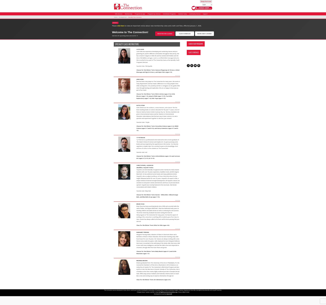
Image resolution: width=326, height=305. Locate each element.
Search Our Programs (195, 44)
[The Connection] (128, 6)
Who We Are (118, 14)
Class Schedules (185, 33)
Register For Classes (164, 33)
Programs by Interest (154, 14)
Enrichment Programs (169, 14)
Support (205, 14)
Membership (128, 14)
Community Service (194, 14)
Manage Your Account (206, 1)
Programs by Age (140, 14)
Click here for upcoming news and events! (124, 36)
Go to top (177, 75)
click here (120, 26)
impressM (169, 294)
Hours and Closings (204, 33)
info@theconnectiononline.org (168, 292)
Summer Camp (182, 14)
